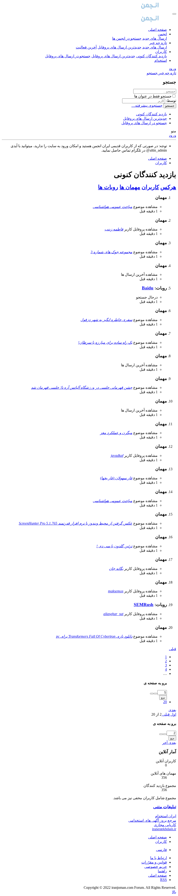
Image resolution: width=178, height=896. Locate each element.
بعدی (172, 710)
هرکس (168, 187)
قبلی (172, 649)
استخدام (160, 60)
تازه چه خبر (158, 43)
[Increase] (155, 693)
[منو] (174, 14)
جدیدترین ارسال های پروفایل (119, 47)
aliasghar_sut (113, 614)
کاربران (161, 52)
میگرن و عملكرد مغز (116, 433)
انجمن (162, 34)
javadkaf (117, 456)
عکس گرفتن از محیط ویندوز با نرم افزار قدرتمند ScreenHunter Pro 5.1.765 (75, 523)
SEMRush (143, 604)
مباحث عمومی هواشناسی (112, 207)
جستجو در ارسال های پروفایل (67, 56)
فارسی (161, 850)
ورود (172, 135)
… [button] (165, 673)
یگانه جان (116, 569)
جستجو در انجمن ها (126, 38)
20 (165, 702)
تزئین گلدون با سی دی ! (114, 546)
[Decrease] (152, 693)
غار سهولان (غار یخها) (116, 478)
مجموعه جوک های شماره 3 (111, 252)
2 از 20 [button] (156, 714)
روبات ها (108, 187)
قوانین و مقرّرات (154, 862)
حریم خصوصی (155, 867)
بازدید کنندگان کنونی (151, 56)
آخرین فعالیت (86, 47)
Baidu (147, 288)
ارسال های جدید (154, 38)
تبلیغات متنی (164, 806)
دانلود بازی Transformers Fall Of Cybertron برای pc (94, 636)
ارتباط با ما (158, 858)
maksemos (115, 591)
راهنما (162, 871)
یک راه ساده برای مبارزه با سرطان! (105, 342)
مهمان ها (130, 187)
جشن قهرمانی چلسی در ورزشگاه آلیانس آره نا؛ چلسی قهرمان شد (81, 388)
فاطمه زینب (114, 229)
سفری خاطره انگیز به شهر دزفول (106, 320)
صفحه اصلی (157, 30)
